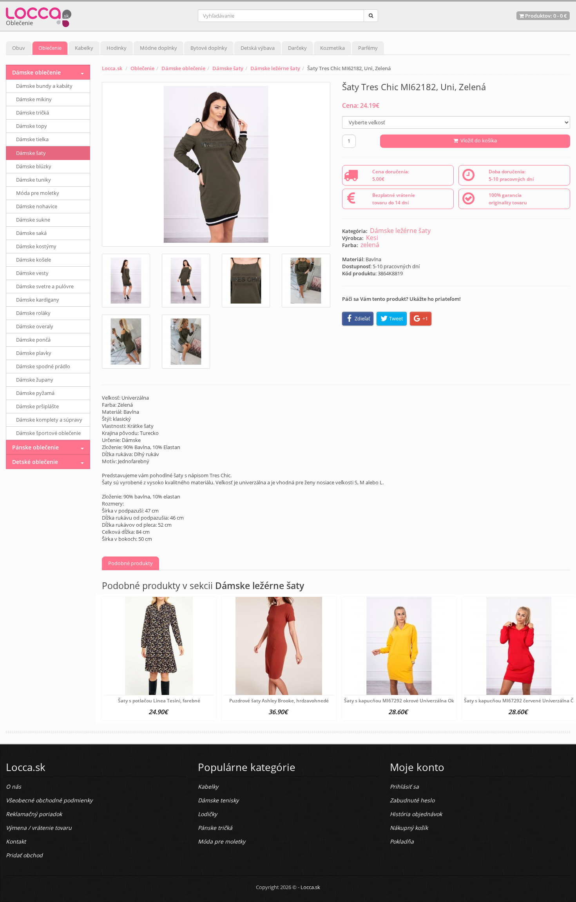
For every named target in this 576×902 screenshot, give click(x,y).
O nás (13, 786)
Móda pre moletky (37, 192)
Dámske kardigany (37, 299)
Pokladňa (402, 841)
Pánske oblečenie (35, 447)
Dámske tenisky (218, 800)
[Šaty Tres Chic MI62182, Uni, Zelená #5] (126, 341)
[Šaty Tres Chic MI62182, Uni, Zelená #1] (126, 280)
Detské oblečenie (35, 462)
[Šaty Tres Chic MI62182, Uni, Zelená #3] (246, 280)
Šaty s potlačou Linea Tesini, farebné (159, 700)
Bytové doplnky (208, 47)
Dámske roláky (33, 312)
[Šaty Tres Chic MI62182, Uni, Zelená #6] (186, 341)
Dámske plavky (33, 352)
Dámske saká (31, 232)
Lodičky (207, 814)
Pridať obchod (24, 855)
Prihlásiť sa (404, 786)
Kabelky (84, 47)
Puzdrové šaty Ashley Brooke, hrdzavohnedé (279, 700)
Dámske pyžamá (35, 392)
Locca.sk (112, 68)
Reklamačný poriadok (34, 814)
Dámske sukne (33, 219)
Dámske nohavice (36, 206)
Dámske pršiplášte (37, 406)
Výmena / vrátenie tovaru (39, 827)
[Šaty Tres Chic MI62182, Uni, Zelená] (216, 164)
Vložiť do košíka (477, 140)
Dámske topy (31, 125)
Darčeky (297, 47)
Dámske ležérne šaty (275, 68)
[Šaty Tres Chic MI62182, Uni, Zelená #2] (186, 280)
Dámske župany (34, 379)
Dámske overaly (34, 326)
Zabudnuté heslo (412, 800)
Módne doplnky (158, 47)
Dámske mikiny (34, 99)
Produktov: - (545, 15)
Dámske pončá (33, 339)
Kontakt (16, 841)
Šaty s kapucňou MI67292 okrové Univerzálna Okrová (404, 700)
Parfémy (368, 47)
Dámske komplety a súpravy (49, 419)
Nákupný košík (409, 827)
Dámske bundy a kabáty (44, 85)
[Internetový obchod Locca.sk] (38, 15)
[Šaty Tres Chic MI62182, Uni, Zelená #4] (306, 280)
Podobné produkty (130, 563)
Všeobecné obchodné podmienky (49, 800)
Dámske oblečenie (183, 68)
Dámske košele (33, 259)
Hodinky (117, 47)
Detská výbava (258, 47)
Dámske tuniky (33, 179)
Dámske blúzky (33, 166)
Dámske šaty (227, 68)
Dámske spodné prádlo (43, 366)
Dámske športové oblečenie (48, 432)
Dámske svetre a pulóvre (45, 286)
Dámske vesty (32, 272)
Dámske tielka (32, 139)
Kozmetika (332, 47)
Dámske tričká (32, 112)
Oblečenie (50, 47)
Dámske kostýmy (36, 246)
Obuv (18, 47)
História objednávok (416, 814)
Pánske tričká (215, 827)
